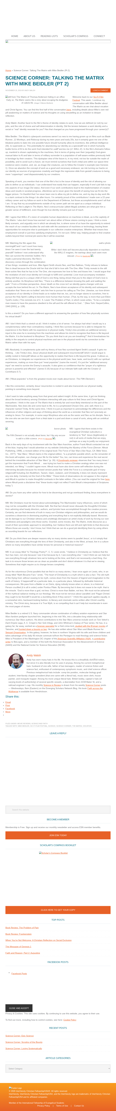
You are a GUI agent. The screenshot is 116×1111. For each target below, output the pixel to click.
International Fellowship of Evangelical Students (43, 1103)
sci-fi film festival (38, 726)
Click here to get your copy (58, 910)
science (51, 726)
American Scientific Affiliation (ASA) (74, 638)
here (68, 109)
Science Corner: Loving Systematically (23, 1048)
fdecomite (48, 439)
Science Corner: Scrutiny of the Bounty (23, 1042)
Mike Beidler (23, 726)
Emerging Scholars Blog (58, 16)
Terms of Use (62, 1106)
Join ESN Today (58, 835)
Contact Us (79, 1106)
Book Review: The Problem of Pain (22, 927)
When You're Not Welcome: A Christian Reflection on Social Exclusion (38, 940)
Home (8, 70)
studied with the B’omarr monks (90, 626)
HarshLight (86, 256)
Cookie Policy (69, 1020)
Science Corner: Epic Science (19, 1036)
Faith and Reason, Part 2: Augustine (22, 953)
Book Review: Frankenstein (18, 934)
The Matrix (77, 726)
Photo (78, 256)
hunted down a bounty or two (32, 629)
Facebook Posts (58, 962)
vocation (87, 726)
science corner (63, 726)
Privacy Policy (43, 1106)
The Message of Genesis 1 (18, 946)
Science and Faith (39, 723)
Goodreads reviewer (68, 460)
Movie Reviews (24, 723)
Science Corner (92, 685)
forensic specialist (45, 626)
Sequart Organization (15, 632)
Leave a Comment (100, 90)
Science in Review (52, 685)
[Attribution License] (92, 256)
